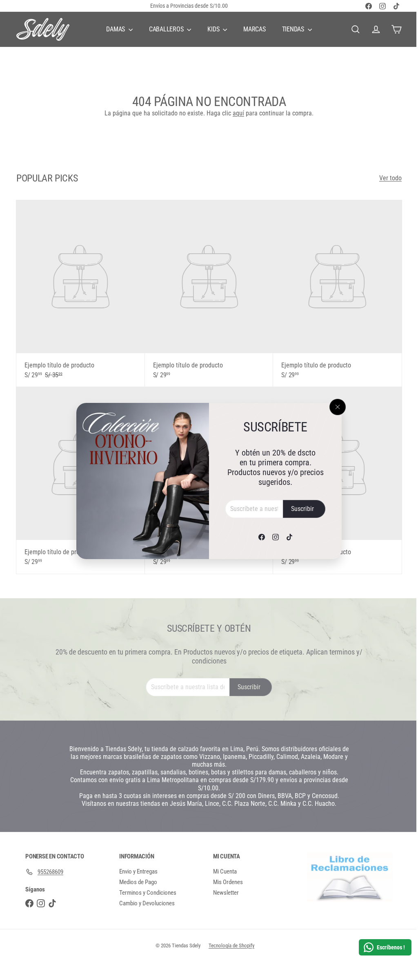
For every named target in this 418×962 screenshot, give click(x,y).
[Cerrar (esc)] (335, 407)
